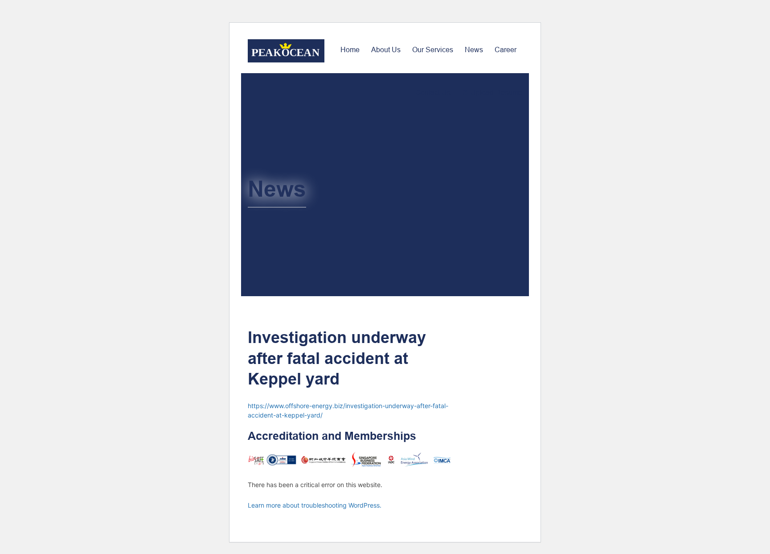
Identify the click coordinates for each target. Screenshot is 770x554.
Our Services (432, 50)
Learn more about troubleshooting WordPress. (314, 505)
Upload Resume (496, 92)
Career (505, 50)
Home (350, 50)
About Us (386, 50)
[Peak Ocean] (286, 51)
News (474, 50)
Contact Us (433, 92)
